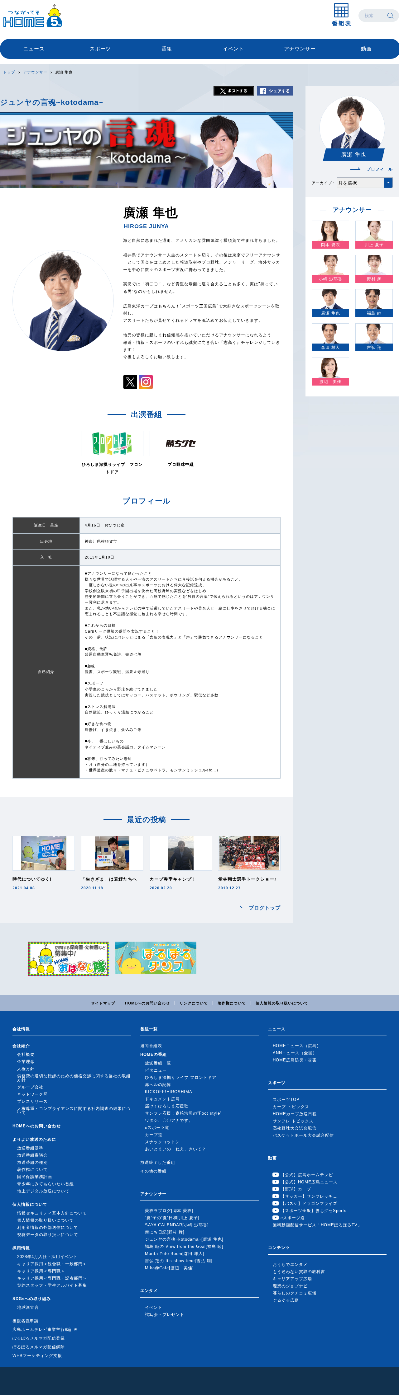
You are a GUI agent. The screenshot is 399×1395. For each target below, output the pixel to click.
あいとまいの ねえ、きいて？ (175, 1149)
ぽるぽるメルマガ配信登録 (38, 1338)
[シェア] (275, 91)
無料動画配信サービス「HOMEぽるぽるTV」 (317, 1225)
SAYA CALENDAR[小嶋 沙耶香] (177, 1225)
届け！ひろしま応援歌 (167, 1106)
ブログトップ (265, 908)
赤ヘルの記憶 (158, 1085)
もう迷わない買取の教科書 (299, 1272)
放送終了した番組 (157, 1162)
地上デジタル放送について (43, 1191)
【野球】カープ (296, 1189)
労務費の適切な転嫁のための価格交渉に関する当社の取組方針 (74, 1078)
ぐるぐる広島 (286, 1300)
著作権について (232, 1003)
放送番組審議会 (32, 1155)
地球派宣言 (28, 1307)
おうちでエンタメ (290, 1264)
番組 (166, 48)
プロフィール (380, 169)
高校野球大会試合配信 (294, 1128)
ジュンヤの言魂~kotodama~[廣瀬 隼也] (184, 1239)
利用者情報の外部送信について (47, 1227)
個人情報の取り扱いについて (282, 1003)
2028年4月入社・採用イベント (47, 1257)
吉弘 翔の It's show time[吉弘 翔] (179, 1261)
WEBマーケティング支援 (37, 1356)
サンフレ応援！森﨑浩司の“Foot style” (183, 1113)
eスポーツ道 (157, 1128)
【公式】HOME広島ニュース (309, 1182)
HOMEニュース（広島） (297, 1046)
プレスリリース (32, 1101)
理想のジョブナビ (290, 1286)
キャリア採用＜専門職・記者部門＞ (52, 1278)
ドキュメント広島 (162, 1099)
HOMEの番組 (153, 1054)
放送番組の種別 (32, 1162)
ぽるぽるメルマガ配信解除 (38, 1347)
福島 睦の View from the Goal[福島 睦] (184, 1246)
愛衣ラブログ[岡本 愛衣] (169, 1211)
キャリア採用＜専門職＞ (41, 1271)
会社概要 (26, 1054)
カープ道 (153, 1135)
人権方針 (26, 1069)
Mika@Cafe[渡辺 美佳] (169, 1268)
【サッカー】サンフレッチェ (309, 1196)
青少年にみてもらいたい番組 (45, 1184)
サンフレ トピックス (293, 1121)
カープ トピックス (291, 1107)
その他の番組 (153, 1171)
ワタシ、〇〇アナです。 (169, 1120)
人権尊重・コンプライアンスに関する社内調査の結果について (74, 1111)
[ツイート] (234, 91)
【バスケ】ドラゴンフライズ (309, 1203)
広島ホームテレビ (32, 16)
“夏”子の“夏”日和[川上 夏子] (172, 1218)
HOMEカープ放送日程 (295, 1114)
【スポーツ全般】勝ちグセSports (314, 1211)
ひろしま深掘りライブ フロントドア (180, 1077)
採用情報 (21, 1248)
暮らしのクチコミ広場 (294, 1293)
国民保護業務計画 (34, 1177)
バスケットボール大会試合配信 (303, 1135)
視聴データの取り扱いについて (47, 1235)
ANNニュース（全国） (295, 1053)
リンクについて (194, 1003)
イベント (233, 48)
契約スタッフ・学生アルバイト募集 (52, 1285)
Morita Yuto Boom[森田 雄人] (174, 1254)
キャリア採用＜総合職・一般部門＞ (52, 1264)
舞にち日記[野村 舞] (165, 1232)
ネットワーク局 (32, 1094)
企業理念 (26, 1062)
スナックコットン (162, 1142)
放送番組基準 (30, 1148)
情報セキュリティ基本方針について (52, 1213)
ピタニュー (156, 1070)
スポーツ (100, 48)
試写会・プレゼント (164, 1315)
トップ (9, 72)
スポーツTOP (286, 1100)
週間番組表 (151, 1046)
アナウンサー (300, 48)
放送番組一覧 (158, 1063)
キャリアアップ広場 (292, 1279)
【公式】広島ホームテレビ (307, 1175)
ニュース (34, 48)
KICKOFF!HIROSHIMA (168, 1092)
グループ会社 (30, 1087)
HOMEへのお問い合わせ (147, 1003)
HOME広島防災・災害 (295, 1060)
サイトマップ (103, 1003)
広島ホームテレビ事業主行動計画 (45, 1329)
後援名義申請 (25, 1321)
